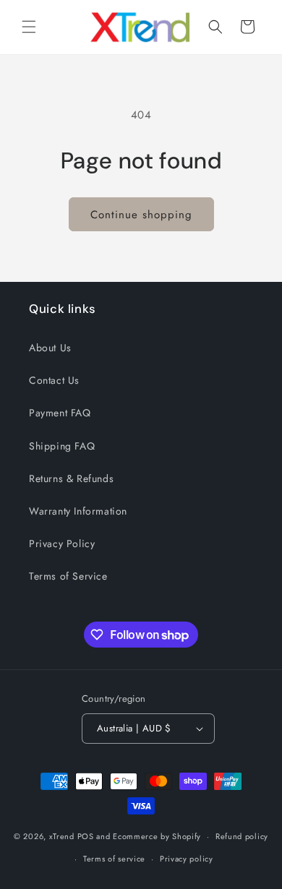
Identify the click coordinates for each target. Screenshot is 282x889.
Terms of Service (68, 576)
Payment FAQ (60, 412)
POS (85, 836)
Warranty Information (78, 511)
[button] (29, 27)
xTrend (61, 836)
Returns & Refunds (71, 478)
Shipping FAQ (62, 446)
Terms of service (114, 858)
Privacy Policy (62, 543)
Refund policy (241, 836)
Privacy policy (186, 858)
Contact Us (54, 380)
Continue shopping (141, 215)
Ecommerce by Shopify (157, 836)
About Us (50, 347)
